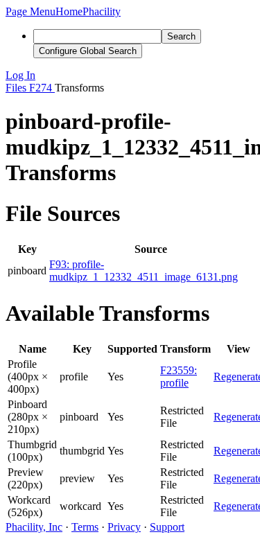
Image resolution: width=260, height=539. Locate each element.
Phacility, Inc (34, 527)
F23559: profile (178, 376)
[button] (30, 11)
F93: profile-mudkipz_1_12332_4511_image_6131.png (143, 270)
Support (167, 527)
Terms (84, 527)
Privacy (124, 527)
